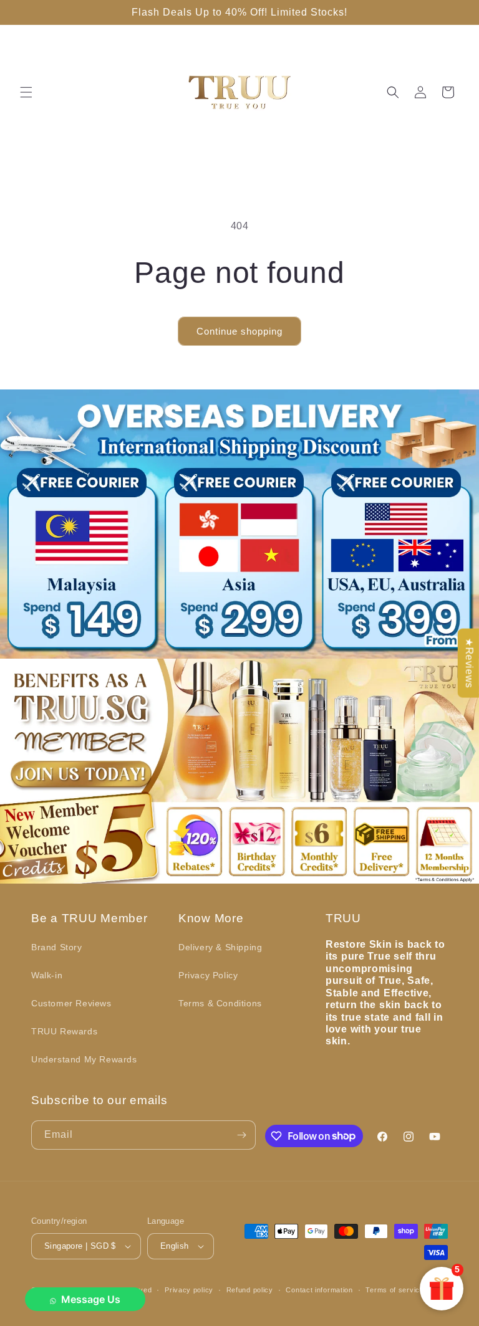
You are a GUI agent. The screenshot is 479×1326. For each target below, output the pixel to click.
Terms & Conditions (220, 1003)
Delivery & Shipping (220, 947)
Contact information (319, 1290)
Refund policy (249, 1290)
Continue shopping (239, 331)
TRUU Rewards (64, 1031)
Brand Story (56, 947)
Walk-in (46, 975)
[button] (26, 92)
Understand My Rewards (84, 1059)
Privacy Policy (208, 975)
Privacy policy (189, 1290)
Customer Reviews (71, 1003)
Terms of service (394, 1290)
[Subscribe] (241, 1135)
